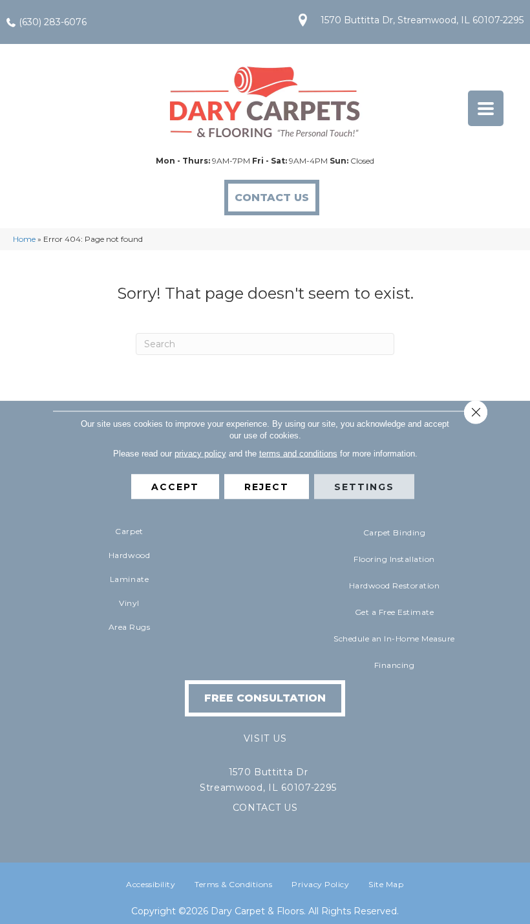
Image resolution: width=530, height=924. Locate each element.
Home (24, 239)
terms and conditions (298, 453)
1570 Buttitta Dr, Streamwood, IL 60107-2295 (422, 20)
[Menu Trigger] (486, 108)
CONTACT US (265, 807)
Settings (364, 486)
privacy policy (200, 453)
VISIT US (265, 738)
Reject (266, 486)
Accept (175, 486)
